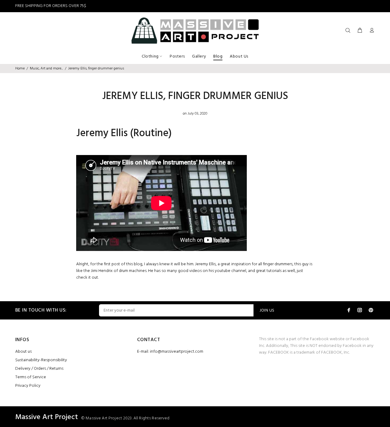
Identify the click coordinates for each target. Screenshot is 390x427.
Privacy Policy (28, 385)
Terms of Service (30, 377)
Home (20, 68)
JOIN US (267, 310)
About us (23, 351)
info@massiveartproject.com (176, 351)
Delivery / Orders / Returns (39, 368)
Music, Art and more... (46, 68)
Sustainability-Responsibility (41, 360)
